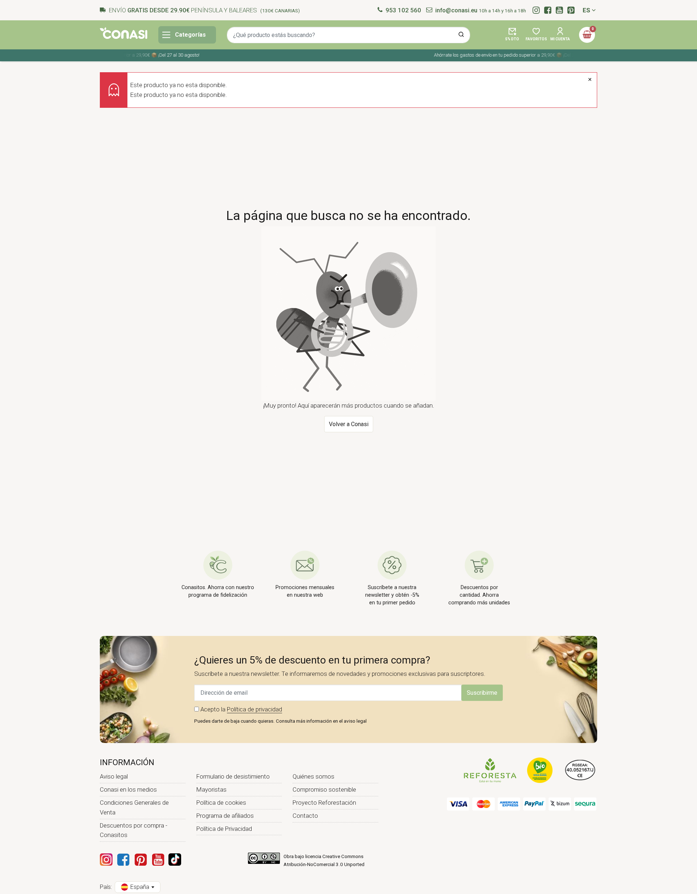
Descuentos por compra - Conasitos (133, 830)
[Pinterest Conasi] (140, 859)
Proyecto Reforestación (324, 802)
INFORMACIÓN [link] (127, 762)
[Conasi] (123, 33)
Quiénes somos (313, 776)
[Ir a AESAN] (580, 769)
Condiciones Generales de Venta (134, 807)
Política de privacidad (254, 709)
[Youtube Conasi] (158, 859)
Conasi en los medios (128, 789)
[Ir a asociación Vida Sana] (540, 769)
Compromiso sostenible (324, 789)
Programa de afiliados (225, 815)
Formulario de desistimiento (233, 776)
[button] (512, 35)
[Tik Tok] (174, 859)
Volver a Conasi (348, 424)
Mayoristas (211, 789)
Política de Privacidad (224, 828)
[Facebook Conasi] (123, 859)
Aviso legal (114, 776)
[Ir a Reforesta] (490, 769)
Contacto (305, 815)
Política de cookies (221, 802)
